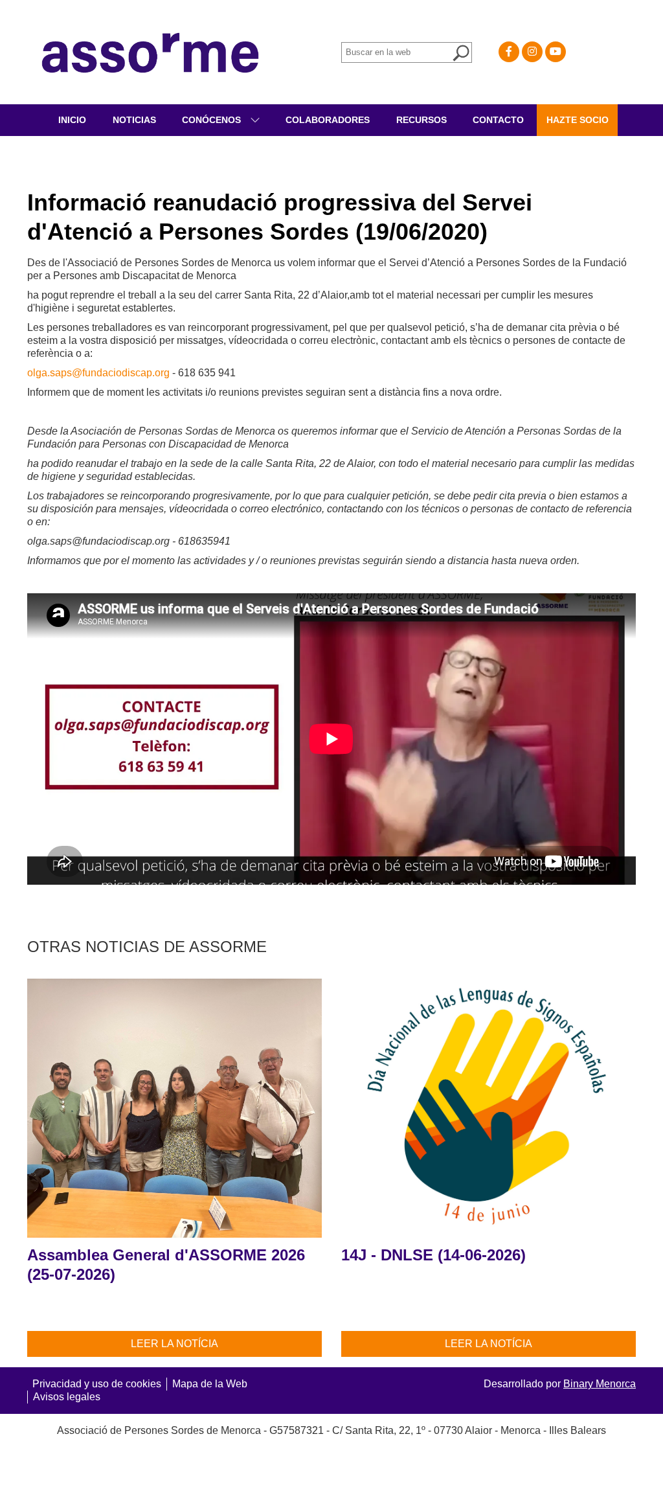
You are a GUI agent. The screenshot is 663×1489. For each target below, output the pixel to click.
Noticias (134, 120)
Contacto (498, 120)
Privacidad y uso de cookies (96, 1383)
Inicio (72, 120)
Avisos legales (66, 1396)
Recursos (421, 120)
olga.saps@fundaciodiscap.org (98, 372)
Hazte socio (577, 120)
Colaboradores (328, 120)
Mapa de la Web (209, 1383)
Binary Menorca (599, 1383)
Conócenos (212, 120)
